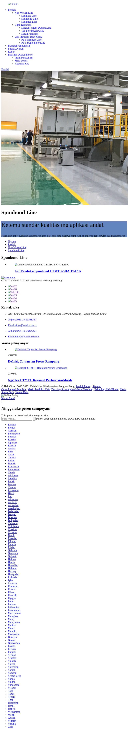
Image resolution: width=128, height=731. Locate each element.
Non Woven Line (24, 12)
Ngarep (12, 241)
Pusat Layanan (16, 48)
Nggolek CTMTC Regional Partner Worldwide (40, 380)
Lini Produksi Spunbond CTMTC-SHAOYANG (48, 271)
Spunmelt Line (29, 21)
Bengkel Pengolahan (19, 45)
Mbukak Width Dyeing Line (36, 27)
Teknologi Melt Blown (106, 389)
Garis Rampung (23, 24)
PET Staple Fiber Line (33, 42)
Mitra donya (21, 60)
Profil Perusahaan (24, 57)
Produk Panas (83, 386)
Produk (12, 9)
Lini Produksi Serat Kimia (28, 36)
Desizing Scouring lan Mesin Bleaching (72, 389)
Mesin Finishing (29, 33)
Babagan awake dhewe (20, 54)
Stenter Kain (21, 392)
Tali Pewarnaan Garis (32, 30)
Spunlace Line (28, 15)
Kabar (11, 51)
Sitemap (96, 386)
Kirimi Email (8, 398)
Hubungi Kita (22, 63)
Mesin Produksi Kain (39, 389)
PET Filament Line (31, 39)
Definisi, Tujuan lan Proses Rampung (33, 361)
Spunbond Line (29, 18)
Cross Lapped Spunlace (13, 389)
